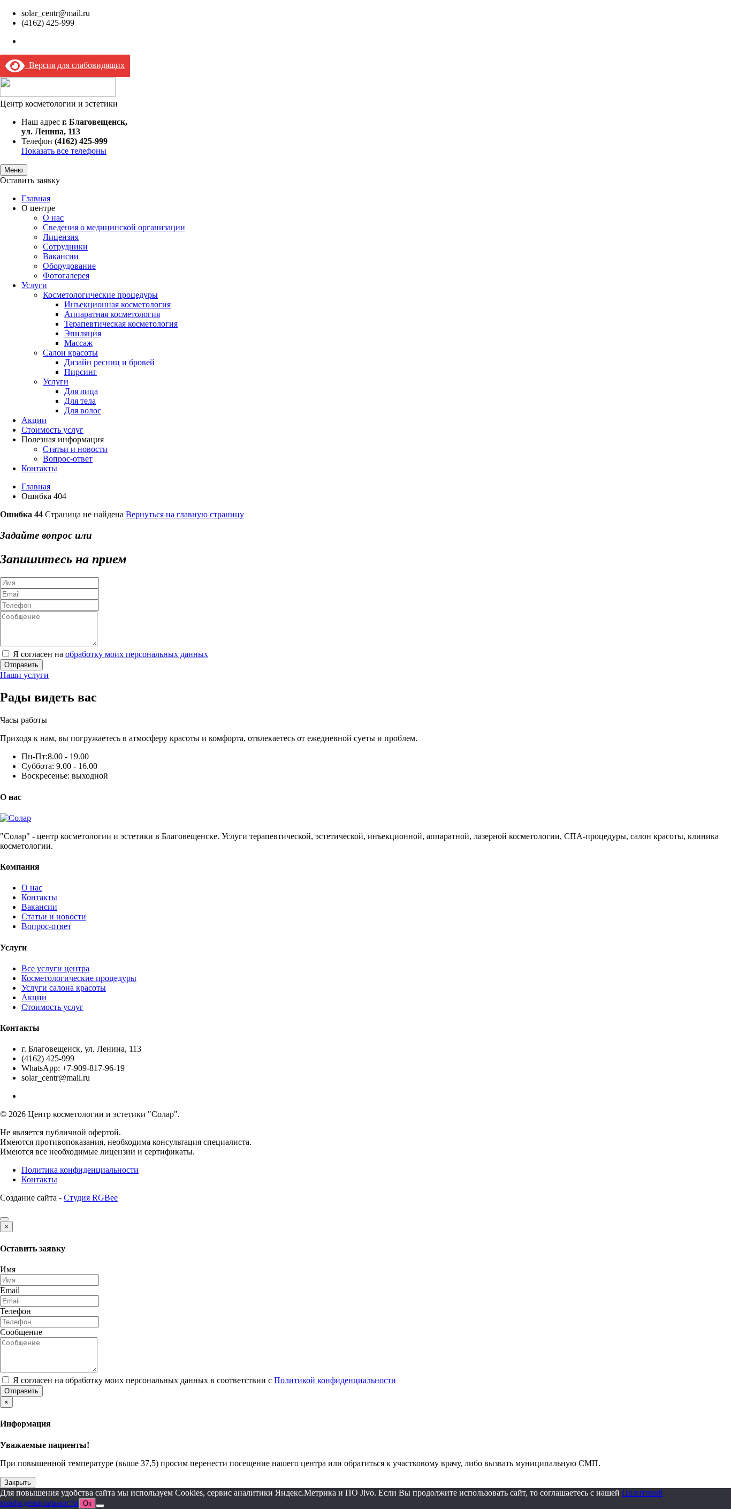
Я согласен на (110, 654)
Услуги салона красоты (63, 987)
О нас (53, 217)
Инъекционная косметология (117, 304)
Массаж (78, 343)
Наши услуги (24, 675)
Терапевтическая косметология (121, 323)
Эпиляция (82, 333)
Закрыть (17, 1482)
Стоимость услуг (52, 429)
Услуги (34, 285)
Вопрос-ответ (68, 458)
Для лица (81, 391)
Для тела (80, 400)
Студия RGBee (91, 1197)
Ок (87, 1503)
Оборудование (69, 265)
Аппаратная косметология (112, 314)
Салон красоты (70, 352)
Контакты (39, 468)
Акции (34, 420)
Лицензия (61, 237)
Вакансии (61, 256)
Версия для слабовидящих (75, 65)
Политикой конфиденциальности (335, 1380)
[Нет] (100, 1505)
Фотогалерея (66, 275)
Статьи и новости (75, 449)
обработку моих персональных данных (136, 654)
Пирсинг (80, 371)
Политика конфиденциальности (80, 1169)
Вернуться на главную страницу (185, 514)
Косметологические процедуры (100, 294)
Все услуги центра (55, 968)
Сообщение (21, 1332)
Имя (8, 1269)
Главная (35, 198)
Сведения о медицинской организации (114, 227)
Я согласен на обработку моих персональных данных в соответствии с (204, 1380)
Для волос (82, 410)
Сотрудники (65, 246)
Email (10, 1290)
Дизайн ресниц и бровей (109, 362)
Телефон (15, 1311)
